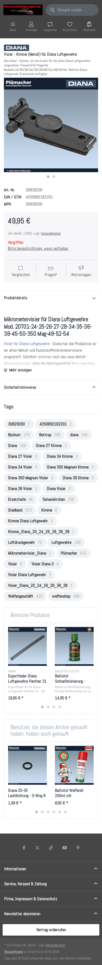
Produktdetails (15, 297)
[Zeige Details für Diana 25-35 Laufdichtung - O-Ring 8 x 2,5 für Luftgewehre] (27, 765)
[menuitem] (19, 424)
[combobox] (72, 10)
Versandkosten (51, 233)
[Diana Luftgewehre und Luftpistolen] (16, 47)
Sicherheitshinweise (20, 387)
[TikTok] (51, 847)
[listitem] (51, 125)
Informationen (15, 869)
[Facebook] (24, 847)
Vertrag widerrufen (51, 929)
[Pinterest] (78, 847)
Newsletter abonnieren (22, 913)
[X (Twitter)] (37, 847)
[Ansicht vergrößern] (51, 125)
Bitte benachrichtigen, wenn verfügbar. (38, 248)
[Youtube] (64, 847)
